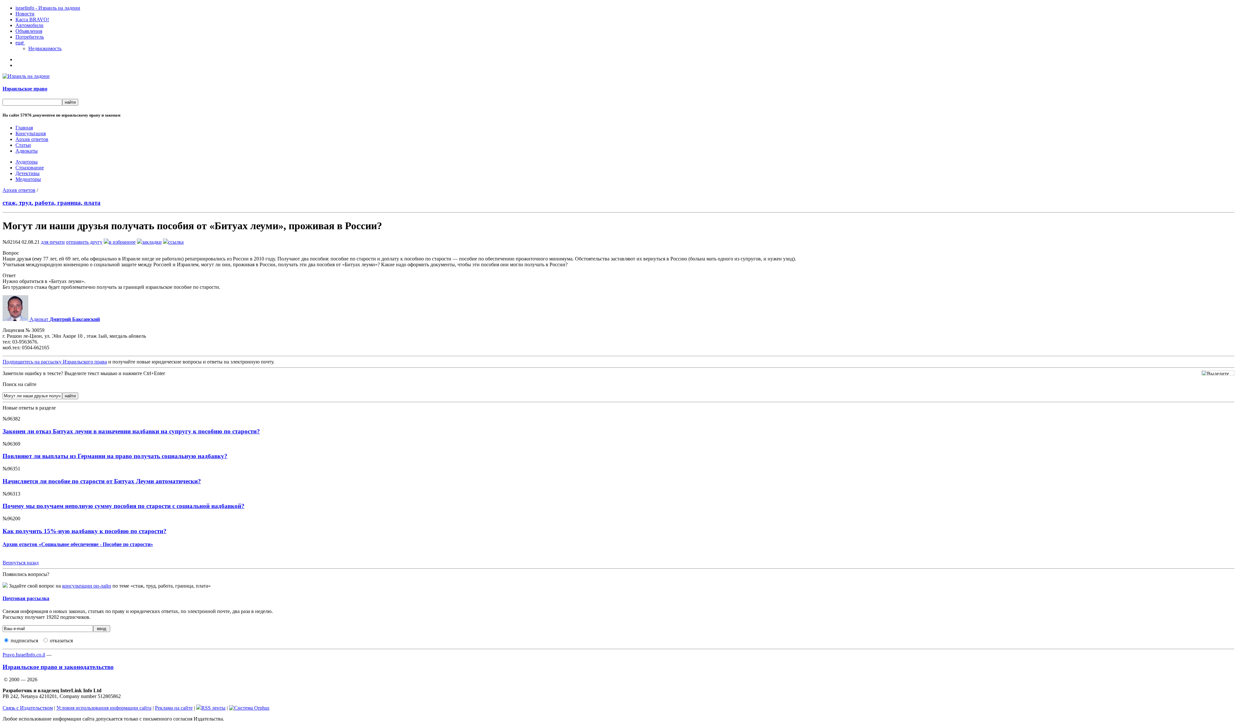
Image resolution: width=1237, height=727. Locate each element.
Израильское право (25, 88)
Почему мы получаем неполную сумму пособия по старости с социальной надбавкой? (124, 506)
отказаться (61, 640)
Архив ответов (31, 139)
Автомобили (29, 25)
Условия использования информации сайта (103, 708)
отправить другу (84, 242)
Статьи (23, 145)
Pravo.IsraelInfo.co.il (24, 654)
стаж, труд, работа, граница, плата (52, 202)
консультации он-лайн (86, 586)
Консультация (30, 133)
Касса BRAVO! (32, 19)
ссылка (176, 242)
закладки (152, 242)
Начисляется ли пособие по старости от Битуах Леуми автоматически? (102, 481)
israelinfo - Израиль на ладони (47, 8)
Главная (24, 127)
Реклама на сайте (174, 708)
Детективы (27, 173)
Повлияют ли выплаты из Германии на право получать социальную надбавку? (115, 456)
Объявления (28, 31)
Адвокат (64, 319)
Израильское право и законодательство (58, 667)
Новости (24, 13)
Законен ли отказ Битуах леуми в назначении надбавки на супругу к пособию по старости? (131, 431)
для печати (53, 242)
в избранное (122, 242)
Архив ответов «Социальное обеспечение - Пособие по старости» (78, 544)
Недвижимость (45, 48)
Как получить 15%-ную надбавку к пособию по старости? (85, 531)
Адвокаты (26, 151)
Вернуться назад (21, 562)
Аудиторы (26, 162)
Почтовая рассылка (26, 598)
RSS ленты (213, 708)
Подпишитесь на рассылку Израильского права (55, 361)
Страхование (29, 167)
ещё (20, 42)
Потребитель (29, 37)
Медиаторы (28, 179)
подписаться (24, 640)
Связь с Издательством (28, 708)
